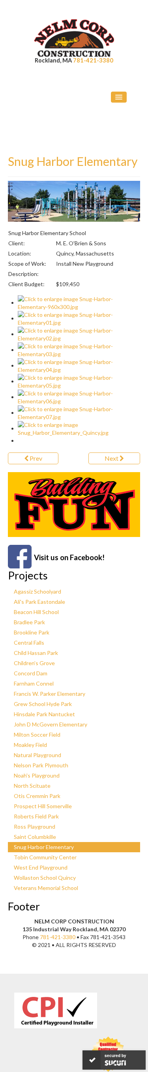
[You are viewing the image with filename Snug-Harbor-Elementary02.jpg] (79, 334)
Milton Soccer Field (37, 734)
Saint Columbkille (35, 836)
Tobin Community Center (45, 857)
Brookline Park (31, 632)
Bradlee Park (29, 622)
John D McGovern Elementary (50, 724)
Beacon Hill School (36, 612)
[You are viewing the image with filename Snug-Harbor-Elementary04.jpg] (79, 365)
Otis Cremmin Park (37, 796)
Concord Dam (30, 673)
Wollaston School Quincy (45, 877)
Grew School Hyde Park (43, 704)
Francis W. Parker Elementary (49, 693)
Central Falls (29, 642)
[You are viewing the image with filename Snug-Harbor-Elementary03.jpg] (79, 349)
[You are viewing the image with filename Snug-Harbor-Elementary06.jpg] (79, 396)
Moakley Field (30, 744)
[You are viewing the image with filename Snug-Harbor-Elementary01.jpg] (79, 318)
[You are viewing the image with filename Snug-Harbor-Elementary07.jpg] (79, 412)
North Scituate (32, 785)
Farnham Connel (34, 683)
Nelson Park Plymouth (41, 765)
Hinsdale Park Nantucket (44, 714)
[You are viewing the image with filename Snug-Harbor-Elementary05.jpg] (79, 381)
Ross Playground (34, 826)
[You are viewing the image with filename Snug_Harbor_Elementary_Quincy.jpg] (79, 428)
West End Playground (40, 867)
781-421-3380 (93, 60)
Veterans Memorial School (46, 887)
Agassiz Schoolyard (37, 591)
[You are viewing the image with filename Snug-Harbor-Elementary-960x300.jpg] (79, 302)
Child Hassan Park (36, 652)
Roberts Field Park (36, 816)
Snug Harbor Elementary (73, 161)
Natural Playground (37, 755)
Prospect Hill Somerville (43, 806)
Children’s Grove (34, 663)
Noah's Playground (37, 775)
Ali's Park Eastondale (39, 601)
